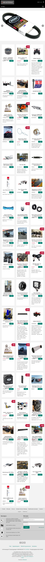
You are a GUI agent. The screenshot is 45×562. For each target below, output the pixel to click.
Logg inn (19, 511)
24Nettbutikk (24, 559)
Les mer (23, 556)
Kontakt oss (25, 511)
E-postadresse (26, 517)
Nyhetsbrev (34, 546)
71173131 (27, 549)
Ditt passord (25, 522)
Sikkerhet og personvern (26, 546)
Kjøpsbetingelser (16, 546)
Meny (3, 6)
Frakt (10, 546)
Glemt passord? (41, 527)
